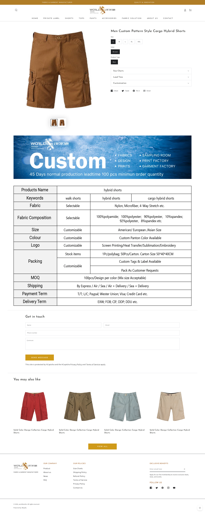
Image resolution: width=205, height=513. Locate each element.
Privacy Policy (76, 364)
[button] (16, 10)
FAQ (45, 480)
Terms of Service (93, 364)
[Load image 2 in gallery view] (61, 122)
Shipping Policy (79, 472)
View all (102, 446)
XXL (139, 42)
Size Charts (78, 468)
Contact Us (77, 487)
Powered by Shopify (20, 508)
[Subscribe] (184, 469)
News (45, 476)
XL (132, 42)
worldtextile (23, 504)
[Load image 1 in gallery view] (54, 122)
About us (47, 472)
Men (114, 62)
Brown (115, 52)
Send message (39, 357)
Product (46, 468)
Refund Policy (79, 476)
